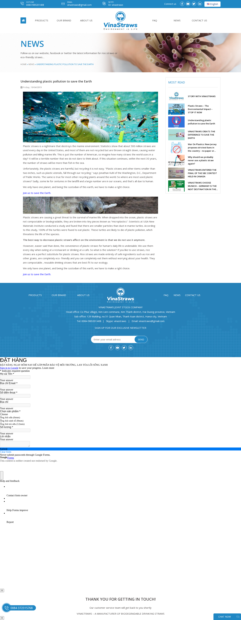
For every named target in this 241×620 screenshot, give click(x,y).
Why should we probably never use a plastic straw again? (201, 160)
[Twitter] (194, 4)
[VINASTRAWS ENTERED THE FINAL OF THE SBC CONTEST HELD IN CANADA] (178, 173)
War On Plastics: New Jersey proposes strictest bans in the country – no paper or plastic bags (202, 147)
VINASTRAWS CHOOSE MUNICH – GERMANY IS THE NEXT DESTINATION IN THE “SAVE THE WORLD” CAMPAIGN (202, 186)
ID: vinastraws (115, 4)
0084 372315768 (21, 608)
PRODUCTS (41, 20)
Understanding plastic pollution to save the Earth (201, 122)
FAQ (154, 20)
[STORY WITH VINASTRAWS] (178, 96)
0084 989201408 (35, 4)
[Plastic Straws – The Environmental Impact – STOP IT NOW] (178, 109)
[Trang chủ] (120, 20)
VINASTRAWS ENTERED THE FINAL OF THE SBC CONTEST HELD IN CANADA (202, 173)
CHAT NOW (224, 616)
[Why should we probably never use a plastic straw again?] (178, 160)
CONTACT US (199, 20)
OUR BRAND (64, 20)
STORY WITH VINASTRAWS (202, 96)
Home (23, 64)
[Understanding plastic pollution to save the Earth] (178, 121)
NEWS (177, 20)
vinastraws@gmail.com (79, 4)
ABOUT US (86, 20)
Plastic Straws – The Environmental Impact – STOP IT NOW (200, 109)
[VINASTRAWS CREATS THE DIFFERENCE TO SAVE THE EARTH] (178, 134)
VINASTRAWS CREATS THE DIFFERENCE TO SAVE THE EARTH (201, 134)
